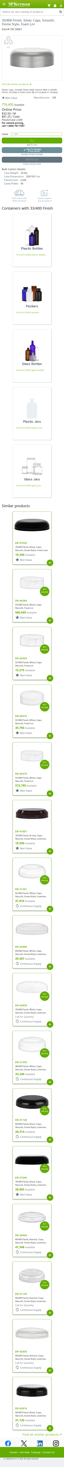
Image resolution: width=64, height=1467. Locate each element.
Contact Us (48, 1452)
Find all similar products (17, 84)
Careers (13, 1452)
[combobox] (29, 12)
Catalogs (36, 1452)
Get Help (24, 1452)
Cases (5, 134)
